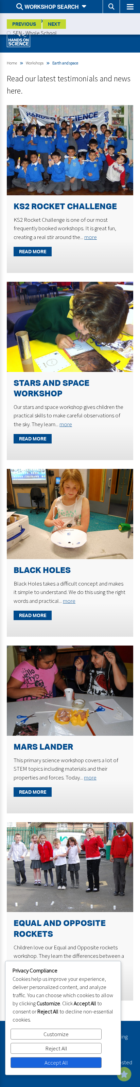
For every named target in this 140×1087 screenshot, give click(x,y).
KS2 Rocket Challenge (65, 206)
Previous (24, 24)
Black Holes (42, 570)
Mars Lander (43, 747)
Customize (56, 1034)
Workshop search (51, 6)
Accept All (56, 1062)
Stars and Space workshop (51, 388)
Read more (32, 251)
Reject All (56, 1048)
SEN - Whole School (34, 32)
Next (54, 24)
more (90, 237)
